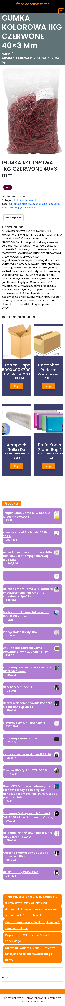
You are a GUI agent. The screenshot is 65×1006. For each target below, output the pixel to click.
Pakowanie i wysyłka (26, 200)
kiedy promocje (11, 207)
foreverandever (32, 4)
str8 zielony (28, 207)
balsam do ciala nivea (21, 204)
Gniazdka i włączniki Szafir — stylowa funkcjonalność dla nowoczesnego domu (30, 954)
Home (6, 53)
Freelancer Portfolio (32, 1001)
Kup (8, 187)
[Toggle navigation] (61, 11)
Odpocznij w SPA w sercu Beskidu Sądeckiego (27, 938)
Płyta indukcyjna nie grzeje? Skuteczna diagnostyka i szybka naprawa (31, 900)
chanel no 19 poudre (47, 204)
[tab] (13, 217)
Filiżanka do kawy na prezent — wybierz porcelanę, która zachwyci (31, 912)
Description (13, 217)
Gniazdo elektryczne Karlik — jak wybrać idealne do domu (32, 925)
